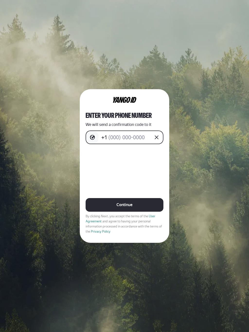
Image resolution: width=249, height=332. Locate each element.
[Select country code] (92, 137)
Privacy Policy (100, 231)
